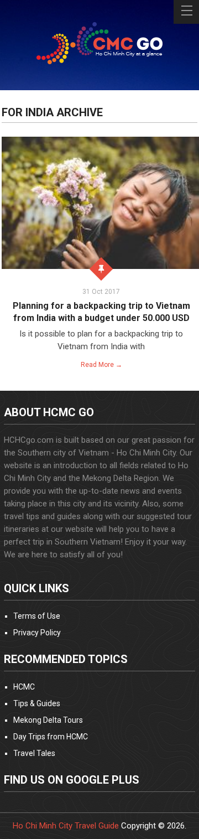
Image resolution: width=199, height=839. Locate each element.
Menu (186, 12)
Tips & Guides (36, 703)
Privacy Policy (37, 632)
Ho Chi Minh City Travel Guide (66, 826)
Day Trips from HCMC (50, 736)
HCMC (24, 686)
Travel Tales (34, 753)
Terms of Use (36, 616)
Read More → (101, 365)
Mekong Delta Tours (48, 720)
